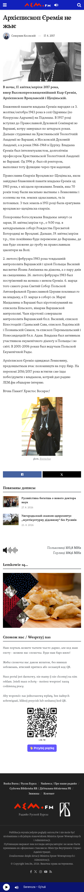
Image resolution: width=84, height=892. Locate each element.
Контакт (49, 793)
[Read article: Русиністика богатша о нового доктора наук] (11, 501)
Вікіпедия (45, 458)
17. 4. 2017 (49, 35)
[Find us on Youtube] (45, 872)
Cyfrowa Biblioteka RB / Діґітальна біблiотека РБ (40, 788)
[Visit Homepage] (37, 5)
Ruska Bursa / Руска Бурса (20, 783)
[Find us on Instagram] (40, 872)
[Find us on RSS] (50, 872)
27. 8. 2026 (27, 507)
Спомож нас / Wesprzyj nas (27, 637)
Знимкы (34, 793)
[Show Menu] (5, 5)
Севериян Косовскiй (23, 35)
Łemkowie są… (15, 565)
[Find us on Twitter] (35, 872)
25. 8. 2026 (27, 525)
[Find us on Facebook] (31, 872)
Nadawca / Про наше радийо (59, 783)
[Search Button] (79, 5)
